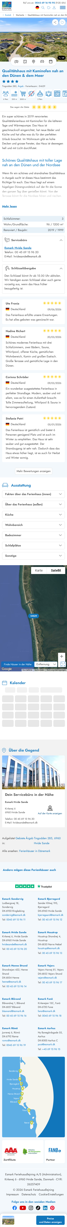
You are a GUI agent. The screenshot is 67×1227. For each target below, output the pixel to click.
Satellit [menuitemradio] (56, 570)
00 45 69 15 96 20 (24, 819)
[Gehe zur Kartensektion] (33, 61)
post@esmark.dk (46, 1044)
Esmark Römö (10, 1028)
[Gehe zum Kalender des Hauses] (51, 61)
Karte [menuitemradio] (39, 570)
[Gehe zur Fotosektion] (16, 61)
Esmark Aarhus (46, 1028)
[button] (33, 616)
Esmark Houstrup (48, 932)
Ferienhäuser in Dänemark (34, 851)
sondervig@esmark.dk (13, 915)
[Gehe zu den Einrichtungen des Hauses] (42, 61)
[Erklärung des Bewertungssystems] (33, 81)
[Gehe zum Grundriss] (25, 61)
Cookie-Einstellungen (51, 1194)
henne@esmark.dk (11, 981)
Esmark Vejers (46, 965)
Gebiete (20, 838)
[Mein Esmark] (54, 7)
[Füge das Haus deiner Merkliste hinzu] (62, 22)
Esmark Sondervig (12, 899)
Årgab (21, 86)
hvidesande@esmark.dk (25, 822)
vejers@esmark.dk (47, 977)
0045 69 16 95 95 (45, 2)
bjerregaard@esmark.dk (50, 915)
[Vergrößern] (61, 656)
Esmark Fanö (45, 999)
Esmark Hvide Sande (17, 248)
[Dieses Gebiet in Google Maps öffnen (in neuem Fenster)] (7, 669)
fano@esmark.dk (46, 1011)
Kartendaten (39, 670)
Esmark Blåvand (11, 999)
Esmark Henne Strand (15, 965)
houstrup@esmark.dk (49, 948)
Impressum (12, 1194)
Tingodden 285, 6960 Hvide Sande (47, 840)
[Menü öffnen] (62, 7)
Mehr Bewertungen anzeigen (34, 471)
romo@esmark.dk (11, 1040)
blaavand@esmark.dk (13, 1011)
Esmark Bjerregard (49, 899)
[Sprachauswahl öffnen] (37, 7)
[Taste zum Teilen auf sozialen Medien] (55, 22)
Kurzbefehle (27, 670)
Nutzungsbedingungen (56, 670)
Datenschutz (29, 1194)
